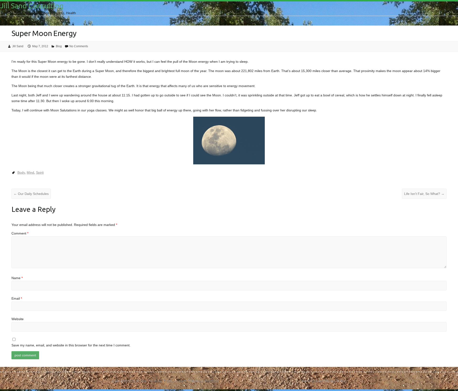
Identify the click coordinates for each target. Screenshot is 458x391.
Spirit (40, 172)
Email (16, 298)
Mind (30, 172)
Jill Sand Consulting (31, 6)
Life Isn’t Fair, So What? (424, 194)
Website (17, 319)
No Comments (78, 46)
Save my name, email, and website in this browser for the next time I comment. (70, 345)
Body (21, 172)
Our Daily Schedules (31, 194)
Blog (59, 46)
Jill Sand (17, 46)
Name (17, 278)
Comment (19, 233)
